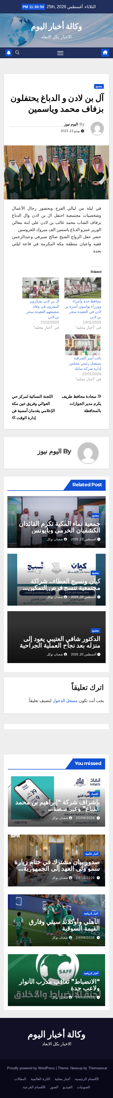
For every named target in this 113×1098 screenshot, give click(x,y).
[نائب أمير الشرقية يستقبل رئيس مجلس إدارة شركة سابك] (82, 344)
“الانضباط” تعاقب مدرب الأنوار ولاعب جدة (59, 985)
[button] (17, 52)
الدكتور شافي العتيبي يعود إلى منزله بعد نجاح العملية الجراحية (60, 642)
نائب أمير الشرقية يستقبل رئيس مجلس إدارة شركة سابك (85, 363)
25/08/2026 (85, 818)
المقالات (20, 1079)
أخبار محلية (62, 1079)
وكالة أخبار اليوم (56, 26)
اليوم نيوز (71, 124)
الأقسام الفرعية (34, 1087)
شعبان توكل (55, 539)
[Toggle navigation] (60, 53)
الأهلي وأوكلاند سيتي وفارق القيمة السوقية (64, 925)
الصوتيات (83, 1087)
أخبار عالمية (91, 853)
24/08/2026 (85, 878)
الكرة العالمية (40, 1079)
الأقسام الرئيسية (87, 1079)
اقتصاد (94, 793)
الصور (54, 1087)
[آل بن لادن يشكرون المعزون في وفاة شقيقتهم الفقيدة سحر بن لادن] (40, 287)
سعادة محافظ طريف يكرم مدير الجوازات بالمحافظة (81, 403)
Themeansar (97, 1068)
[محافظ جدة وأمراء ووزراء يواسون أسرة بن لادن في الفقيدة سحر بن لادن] (82, 287)
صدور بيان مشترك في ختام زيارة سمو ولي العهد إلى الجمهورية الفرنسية (57, 868)
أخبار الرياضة (91, 913)
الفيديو (68, 1087)
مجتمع (99, 86)
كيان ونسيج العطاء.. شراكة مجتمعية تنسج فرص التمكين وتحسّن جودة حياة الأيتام (64, 587)
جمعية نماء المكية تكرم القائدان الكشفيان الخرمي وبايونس (59, 527)
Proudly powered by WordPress (31, 1068)
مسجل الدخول (65, 700)
